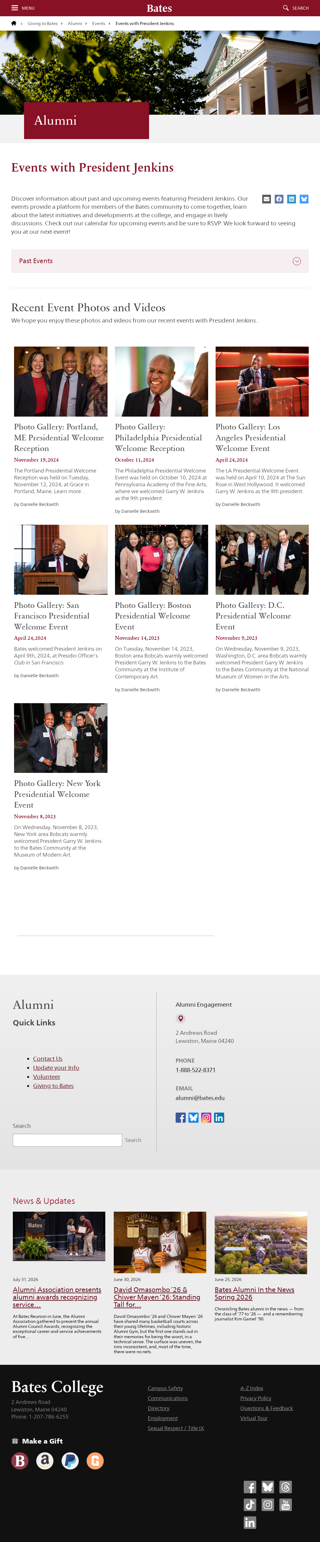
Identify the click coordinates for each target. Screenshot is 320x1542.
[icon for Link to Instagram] (206, 1118)
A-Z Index (251, 1388)
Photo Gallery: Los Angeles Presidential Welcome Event (251, 437)
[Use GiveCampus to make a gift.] (95, 1460)
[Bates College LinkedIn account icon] (250, 1522)
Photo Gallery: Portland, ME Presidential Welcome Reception (59, 437)
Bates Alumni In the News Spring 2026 (254, 1293)
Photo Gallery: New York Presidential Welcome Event (57, 794)
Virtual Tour (254, 1418)
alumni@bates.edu (200, 1098)
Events (98, 23)
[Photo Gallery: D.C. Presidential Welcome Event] (262, 560)
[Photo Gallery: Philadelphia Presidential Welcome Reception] (161, 382)
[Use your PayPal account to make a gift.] (70, 1460)
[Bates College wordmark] (159, 8)
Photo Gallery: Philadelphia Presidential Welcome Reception (158, 437)
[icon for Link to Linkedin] (219, 1118)
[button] (160, 261)
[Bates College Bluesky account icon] (268, 1487)
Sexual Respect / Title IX (176, 1428)
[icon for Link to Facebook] (181, 1118)
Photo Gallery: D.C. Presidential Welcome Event (253, 616)
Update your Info (56, 1067)
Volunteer (46, 1076)
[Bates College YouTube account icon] (285, 1505)
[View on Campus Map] (181, 1019)
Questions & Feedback (266, 1408)
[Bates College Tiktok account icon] (250, 1505)
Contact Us (47, 1058)
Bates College (57, 1386)
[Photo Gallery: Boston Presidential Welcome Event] (161, 560)
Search (300, 8)
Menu (28, 8)
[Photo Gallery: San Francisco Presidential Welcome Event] (60, 560)
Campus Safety (165, 1388)
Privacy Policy (255, 1398)
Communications (168, 1398)
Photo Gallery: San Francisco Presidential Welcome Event (52, 616)
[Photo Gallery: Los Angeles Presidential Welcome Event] (262, 382)
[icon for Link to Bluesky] (193, 1118)
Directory (158, 1408)
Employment (163, 1418)
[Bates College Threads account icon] (285, 1487)
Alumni (75, 23)
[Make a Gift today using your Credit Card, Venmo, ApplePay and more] (19, 1460)
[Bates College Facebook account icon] (250, 1487)
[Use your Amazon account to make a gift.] (44, 1460)
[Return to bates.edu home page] (16, 23)
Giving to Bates (43, 23)
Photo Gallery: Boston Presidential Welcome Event (153, 616)
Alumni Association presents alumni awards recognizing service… (57, 1297)
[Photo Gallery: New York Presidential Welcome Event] (60, 738)
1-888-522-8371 (196, 1070)
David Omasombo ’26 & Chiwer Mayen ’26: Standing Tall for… (157, 1297)
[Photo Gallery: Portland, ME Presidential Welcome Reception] (60, 382)
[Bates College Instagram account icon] (268, 1505)
